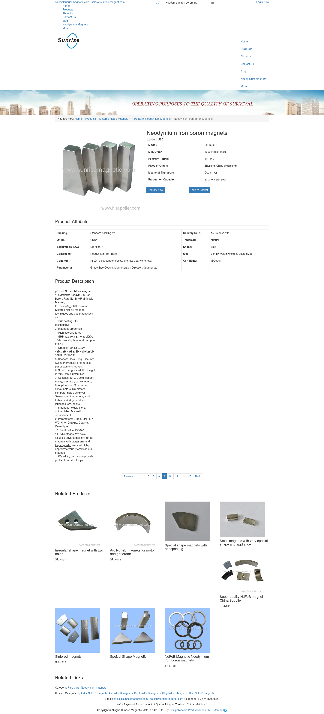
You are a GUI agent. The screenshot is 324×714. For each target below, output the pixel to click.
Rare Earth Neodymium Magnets (151, 118)
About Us (68, 13)
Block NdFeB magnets (147, 693)
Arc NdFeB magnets (121, 693)
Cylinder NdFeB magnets (92, 693)
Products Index (197, 710)
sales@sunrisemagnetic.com (72, 2)
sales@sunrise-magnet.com (108, 2)
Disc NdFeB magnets (201, 693)
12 (183, 476)
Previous (128, 476)
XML (210, 710)
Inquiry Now (156, 190)
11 (177, 476)
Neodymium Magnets (75, 24)
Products (68, 9)
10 (170, 476)
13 (190, 476)
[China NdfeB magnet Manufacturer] (70, 41)
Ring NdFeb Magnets (175, 693)
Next (197, 476)
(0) (157, 2)
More (66, 28)
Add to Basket (199, 190)
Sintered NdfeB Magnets (113, 118)
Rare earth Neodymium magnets (87, 687)
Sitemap (218, 710)
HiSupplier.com (178, 710)
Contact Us (69, 17)
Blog (65, 20)
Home (66, 5)
